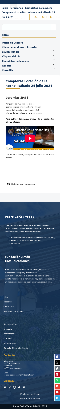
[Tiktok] (57, 368)
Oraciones (8, 338)
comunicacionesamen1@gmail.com (19, 374)
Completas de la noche (38, 7)
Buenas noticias (10, 324)
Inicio (6, 297)
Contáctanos (9, 306)
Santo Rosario (10, 343)
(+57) (6, 363)
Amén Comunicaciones (13, 311)
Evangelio (8, 328)
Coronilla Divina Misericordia (16, 348)
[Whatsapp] (57, 380)
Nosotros (8, 301)
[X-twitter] (57, 362)
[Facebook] (57, 356)
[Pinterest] (57, 374)
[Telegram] (57, 398)
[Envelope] (57, 386)
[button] (13, 5)
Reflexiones (9, 333)
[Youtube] (57, 392)
